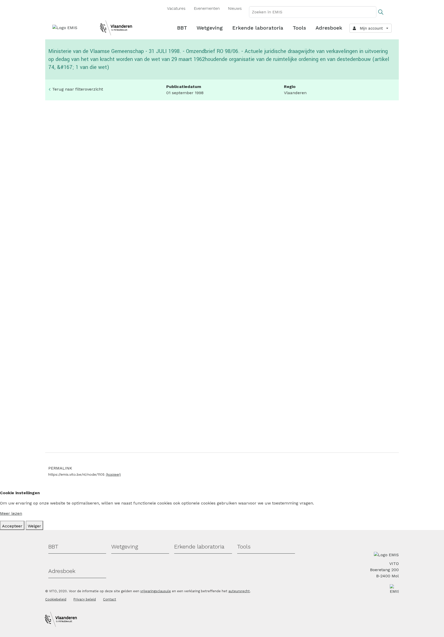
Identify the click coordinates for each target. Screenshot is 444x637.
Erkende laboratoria (257, 28)
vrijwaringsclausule (155, 591)
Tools (299, 28)
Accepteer (12, 526)
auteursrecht (239, 591)
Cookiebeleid (55, 599)
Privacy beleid (84, 599)
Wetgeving (210, 28)
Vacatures (176, 8)
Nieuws (235, 8)
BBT (182, 28)
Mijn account (370, 28)
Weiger (34, 526)
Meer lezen (11, 513)
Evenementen (207, 8)
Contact (109, 599)
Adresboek (329, 28)
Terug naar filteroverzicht (77, 89)
